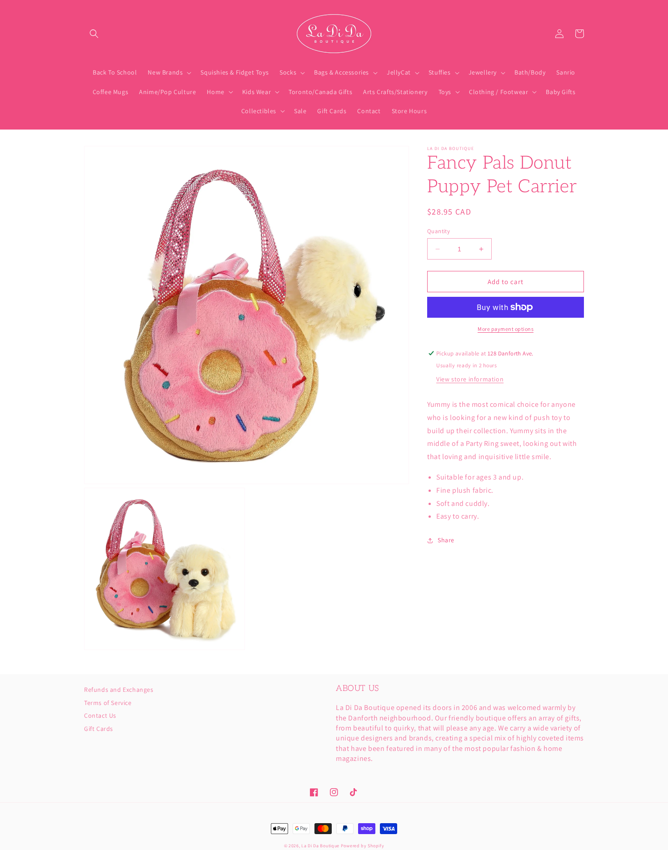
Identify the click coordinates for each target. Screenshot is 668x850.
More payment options (505, 328)
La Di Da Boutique (320, 846)
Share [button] (446, 540)
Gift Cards (98, 729)
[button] (94, 34)
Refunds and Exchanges (119, 690)
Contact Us (100, 715)
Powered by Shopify (362, 846)
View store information (469, 379)
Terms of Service (108, 703)
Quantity (438, 231)
